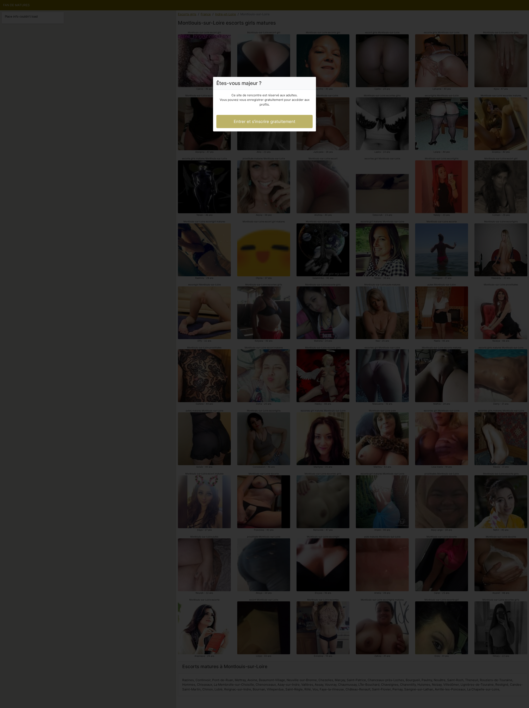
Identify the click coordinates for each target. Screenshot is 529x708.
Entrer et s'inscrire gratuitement (264, 121)
